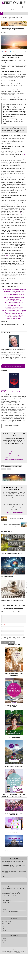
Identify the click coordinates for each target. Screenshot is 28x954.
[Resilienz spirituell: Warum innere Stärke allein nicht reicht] (13, 589)
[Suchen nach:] (14, 850)
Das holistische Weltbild (7, 576)
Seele (4, 469)
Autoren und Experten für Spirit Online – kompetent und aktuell (13, 889)
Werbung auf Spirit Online (7, 886)
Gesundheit (8, 466)
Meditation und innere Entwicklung (12, 452)
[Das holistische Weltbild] (13, 565)
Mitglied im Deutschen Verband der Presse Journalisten (14, 914)
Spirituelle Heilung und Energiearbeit (13, 455)
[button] (3, 51)
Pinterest (4, 945)
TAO (24, 154)
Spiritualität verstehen (9, 448)
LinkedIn (4, 942)
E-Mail (2, 629)
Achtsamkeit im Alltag (9, 453)
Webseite (3, 633)
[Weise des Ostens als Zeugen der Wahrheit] (13, 542)
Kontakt (4, 907)
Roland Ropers (17, 466)
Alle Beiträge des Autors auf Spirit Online (13, 366)
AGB (3, 928)
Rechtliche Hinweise (6, 921)
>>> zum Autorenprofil (6, 362)
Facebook (4, 938)
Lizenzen (4, 930)
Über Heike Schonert (6, 900)
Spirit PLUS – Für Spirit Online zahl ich (10, 911)
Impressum (4, 926)
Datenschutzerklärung (7, 923)
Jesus (7, 255)
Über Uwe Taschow (6, 902)
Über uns (4, 898)
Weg (9, 469)
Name (2, 624)
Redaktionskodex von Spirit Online (9, 895)
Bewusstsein (18, 213)
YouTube (4, 940)
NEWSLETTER (14, 9)
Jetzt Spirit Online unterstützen (15, 512)
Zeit (21, 313)
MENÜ (2, 14)
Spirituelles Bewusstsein (10, 450)
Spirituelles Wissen (8, 457)
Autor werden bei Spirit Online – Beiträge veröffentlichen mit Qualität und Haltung (11, 892)
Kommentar (4, 614)
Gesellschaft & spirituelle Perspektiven (13, 459)
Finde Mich (4, 909)
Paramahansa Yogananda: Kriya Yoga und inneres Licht (14, 869)
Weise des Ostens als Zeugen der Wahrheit (11, 553)
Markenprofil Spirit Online (7, 905)
